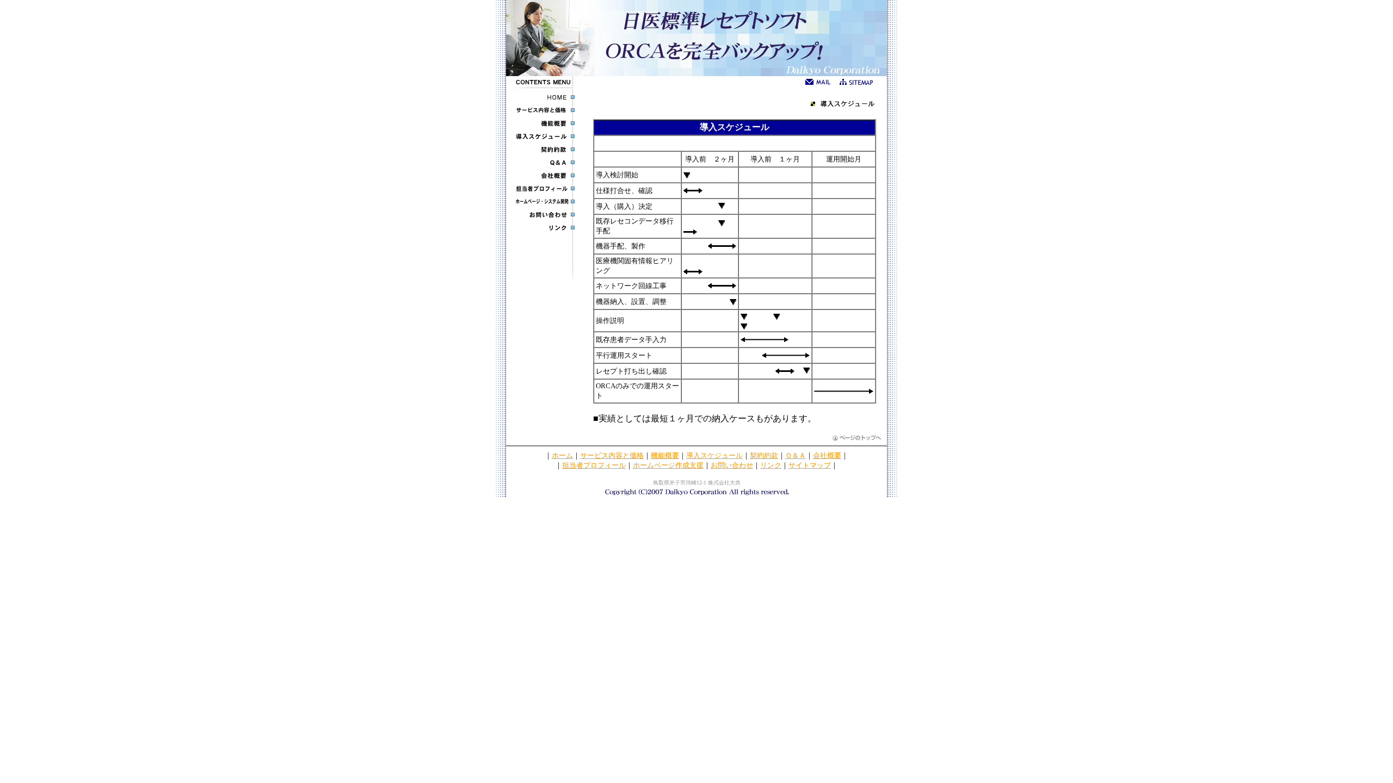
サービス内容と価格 (612, 455)
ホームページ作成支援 (668, 465)
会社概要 (827, 455)
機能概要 (665, 455)
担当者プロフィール (594, 465)
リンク (770, 465)
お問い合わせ (732, 465)
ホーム (562, 455)
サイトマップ (809, 465)
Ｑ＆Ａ (795, 455)
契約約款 (764, 455)
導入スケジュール (714, 455)
